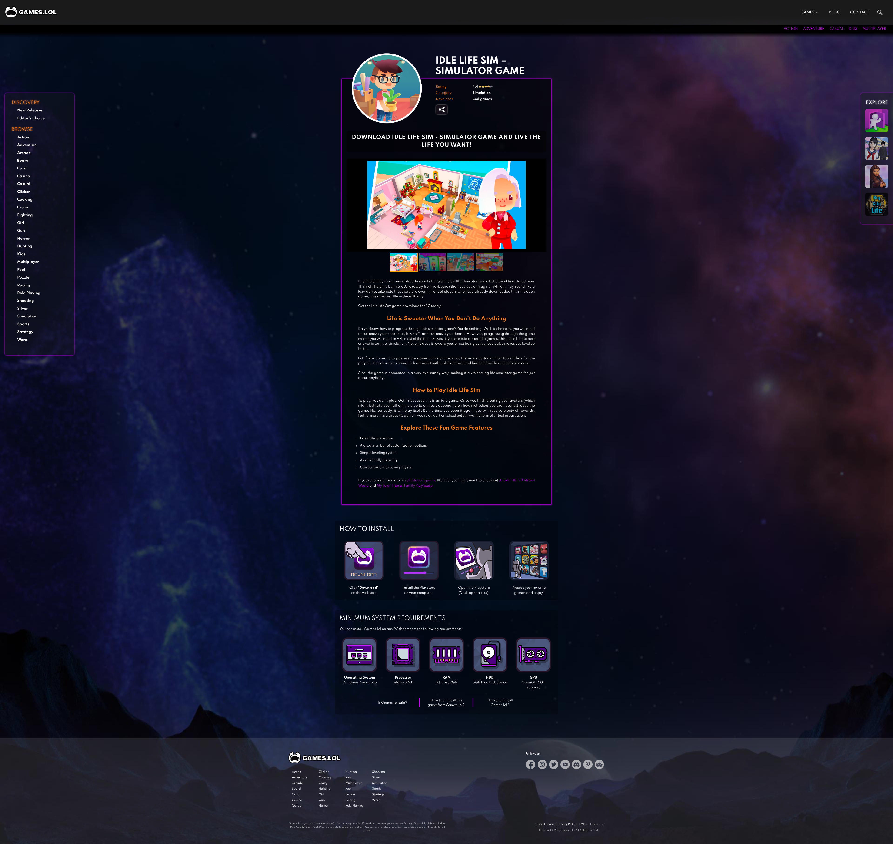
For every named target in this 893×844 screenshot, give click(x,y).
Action (791, 28)
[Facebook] (530, 765)
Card (22, 168)
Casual (837, 28)
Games (807, 12)
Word (22, 340)
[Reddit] (599, 765)
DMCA (583, 824)
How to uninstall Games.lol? (500, 703)
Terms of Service (544, 824)
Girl (20, 223)
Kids (853, 28)
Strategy (25, 332)
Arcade (24, 153)
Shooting (25, 301)
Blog (834, 12)
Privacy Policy (567, 824)
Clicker (23, 192)
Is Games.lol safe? (392, 702)
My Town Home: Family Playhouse (405, 485)
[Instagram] (542, 765)
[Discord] (576, 765)
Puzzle (23, 277)
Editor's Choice (31, 118)
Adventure (813, 28)
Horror (23, 239)
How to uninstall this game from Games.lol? (446, 703)
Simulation (27, 316)
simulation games (421, 480)
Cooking (25, 200)
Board (23, 161)
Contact (859, 12)
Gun (21, 231)
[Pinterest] (588, 765)
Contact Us (596, 824)
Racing (23, 285)
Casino (23, 176)
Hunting (24, 246)
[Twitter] (553, 765)
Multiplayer (874, 28)
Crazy (22, 207)
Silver (22, 309)
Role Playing (28, 293)
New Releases (30, 110)
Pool (21, 270)
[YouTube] (565, 765)
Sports (23, 324)
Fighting (25, 215)
